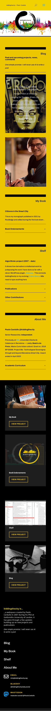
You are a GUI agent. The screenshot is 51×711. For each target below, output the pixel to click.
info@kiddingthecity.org (18, 678)
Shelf (7, 659)
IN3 (17, 340)
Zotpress (29, 273)
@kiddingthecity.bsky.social (20, 687)
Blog (43, 53)
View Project (18, 424)
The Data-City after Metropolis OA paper (25, 88)
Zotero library (34, 276)
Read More (25, 118)
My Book (41, 201)
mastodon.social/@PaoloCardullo (22, 695)
